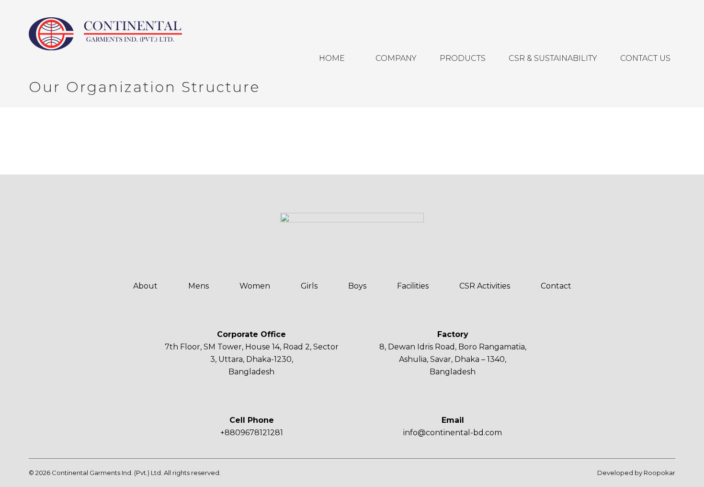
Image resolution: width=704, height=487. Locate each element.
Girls (309, 285)
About (145, 285)
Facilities (413, 285)
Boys (357, 285)
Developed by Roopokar (636, 472)
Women (254, 285)
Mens (198, 285)
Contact (556, 285)
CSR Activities (484, 285)
